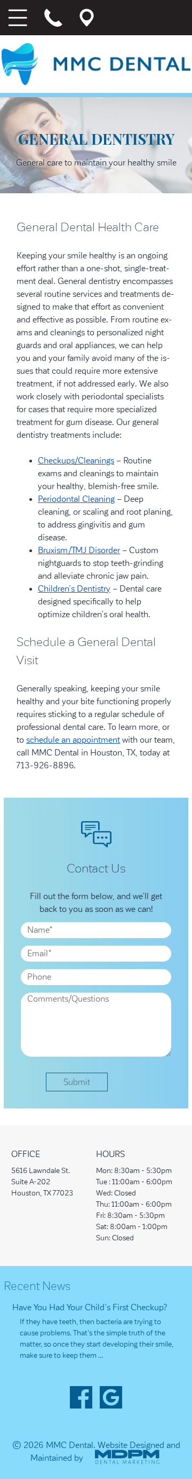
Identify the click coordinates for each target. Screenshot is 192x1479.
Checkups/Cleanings (76, 461)
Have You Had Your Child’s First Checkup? (89, 1307)
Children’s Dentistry (74, 589)
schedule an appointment (73, 740)
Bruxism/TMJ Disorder (79, 550)
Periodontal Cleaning (76, 499)
